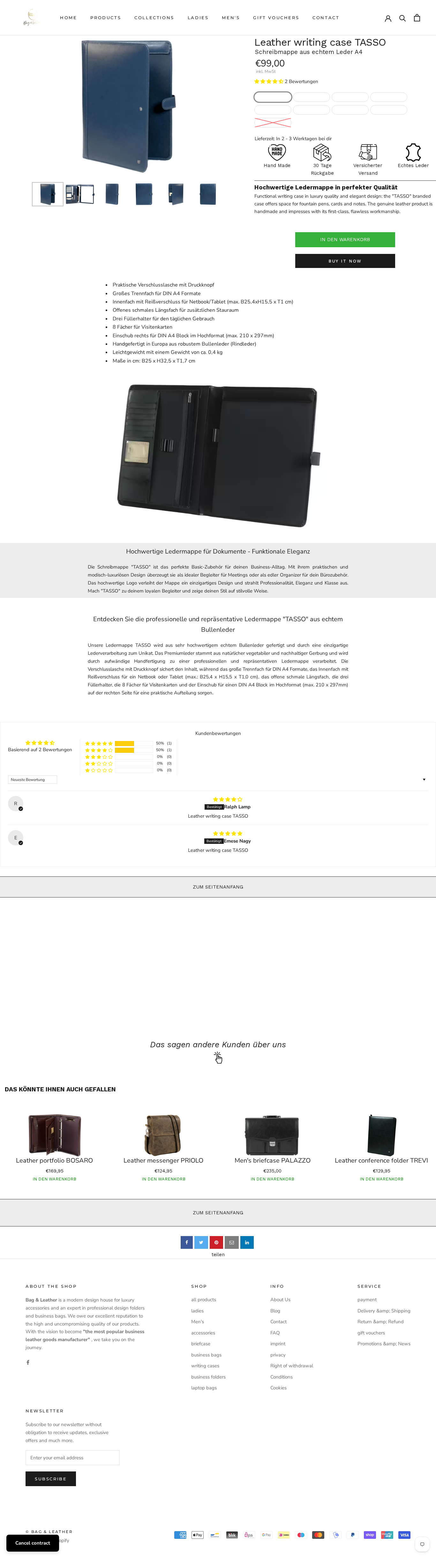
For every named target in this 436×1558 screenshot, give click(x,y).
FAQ (275, 1333)
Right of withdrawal (291, 1366)
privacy (278, 1355)
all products (203, 1299)
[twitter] (201, 1242)
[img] (227, 799)
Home (68, 17)
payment (367, 1299)
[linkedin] (247, 1242)
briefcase (200, 1343)
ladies (198, 17)
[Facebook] (28, 1362)
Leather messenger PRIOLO (163, 1161)
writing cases (205, 1366)
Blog (275, 1311)
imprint (277, 1343)
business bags (206, 1355)
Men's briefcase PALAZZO (273, 1161)
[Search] (402, 17)
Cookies (278, 1388)
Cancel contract (32, 1543)
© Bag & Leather (49, 1531)
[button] (268, 81)
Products (105, 17)
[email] (232, 1242)
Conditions (281, 1377)
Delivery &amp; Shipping (383, 1311)
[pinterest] (216, 1242)
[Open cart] (417, 17)
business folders (208, 1377)
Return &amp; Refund (380, 1321)
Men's (231, 17)
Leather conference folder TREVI (381, 1161)
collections (154, 17)
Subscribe (51, 1478)
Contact (325, 17)
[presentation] (26, 105)
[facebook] (187, 1242)
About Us (280, 1299)
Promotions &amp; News (383, 1343)
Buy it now (345, 261)
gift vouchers (276, 17)
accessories (203, 1333)
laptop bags (204, 1388)
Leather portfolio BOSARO (54, 1161)
